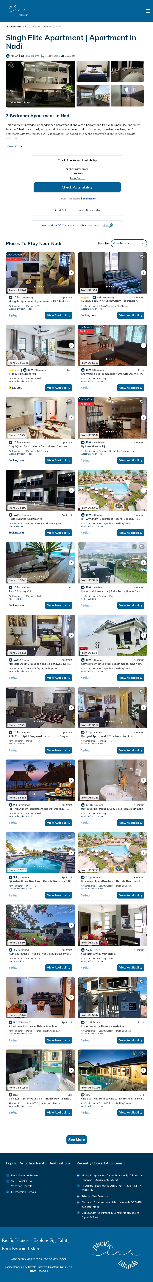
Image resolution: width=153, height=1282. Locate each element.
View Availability (58, 315)
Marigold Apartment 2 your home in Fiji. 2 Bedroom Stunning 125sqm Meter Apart (112, 1178)
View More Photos (21, 102)
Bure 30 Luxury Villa (20, 591)
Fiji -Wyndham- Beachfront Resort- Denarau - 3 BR (111, 518)
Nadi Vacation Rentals (25, 1175)
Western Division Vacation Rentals (21, 1184)
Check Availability (77, 187)
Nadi (59, 26)
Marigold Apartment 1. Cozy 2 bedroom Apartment (112, 808)
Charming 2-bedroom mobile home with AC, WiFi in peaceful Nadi (112, 1204)
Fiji (26, 26)
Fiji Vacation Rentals (23, 1192)
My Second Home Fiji (93, 446)
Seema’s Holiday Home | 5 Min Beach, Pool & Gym (110, 591)
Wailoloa (20, 526)
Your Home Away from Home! (98, 953)
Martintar (20, 743)
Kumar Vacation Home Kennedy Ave (102, 1026)
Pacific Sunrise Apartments (25, 518)
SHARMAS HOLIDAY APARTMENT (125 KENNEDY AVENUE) (111, 1188)
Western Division (42, 26)
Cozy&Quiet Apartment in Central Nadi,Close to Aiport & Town (110, 1215)
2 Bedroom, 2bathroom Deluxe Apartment (34, 1026)
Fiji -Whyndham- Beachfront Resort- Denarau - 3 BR (40, 881)
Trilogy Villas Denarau (22, 373)
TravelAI (32, 1266)
